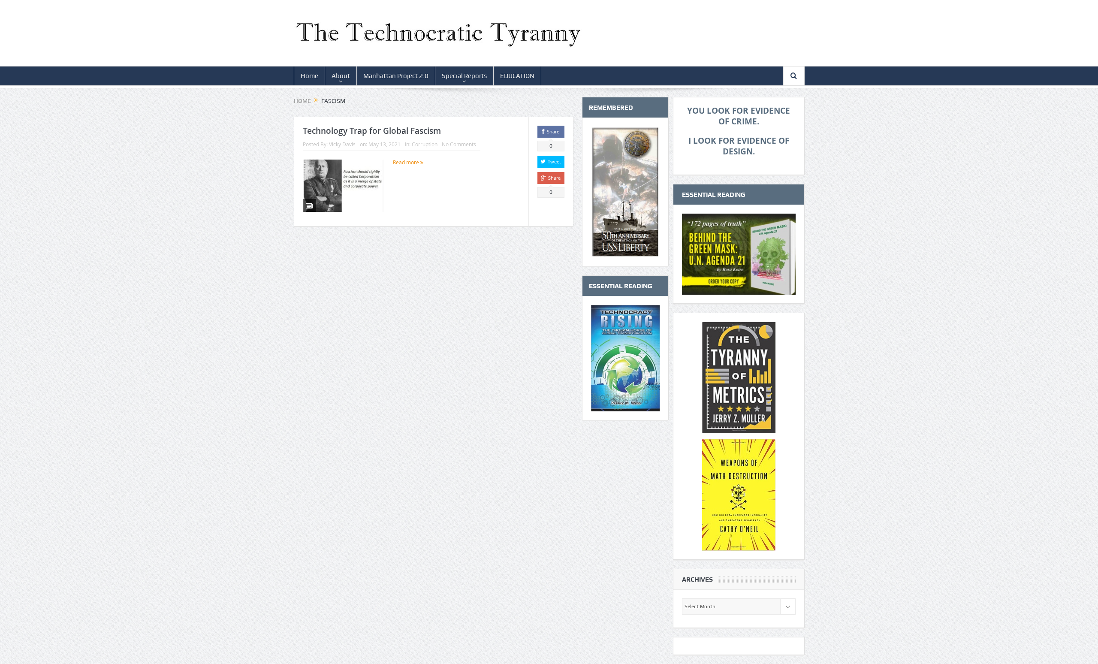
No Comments (459, 144)
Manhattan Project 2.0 (395, 76)
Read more (406, 162)
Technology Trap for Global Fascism (372, 130)
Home (309, 76)
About (341, 76)
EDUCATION (517, 76)
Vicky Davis (342, 144)
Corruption (424, 144)
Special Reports (464, 76)
